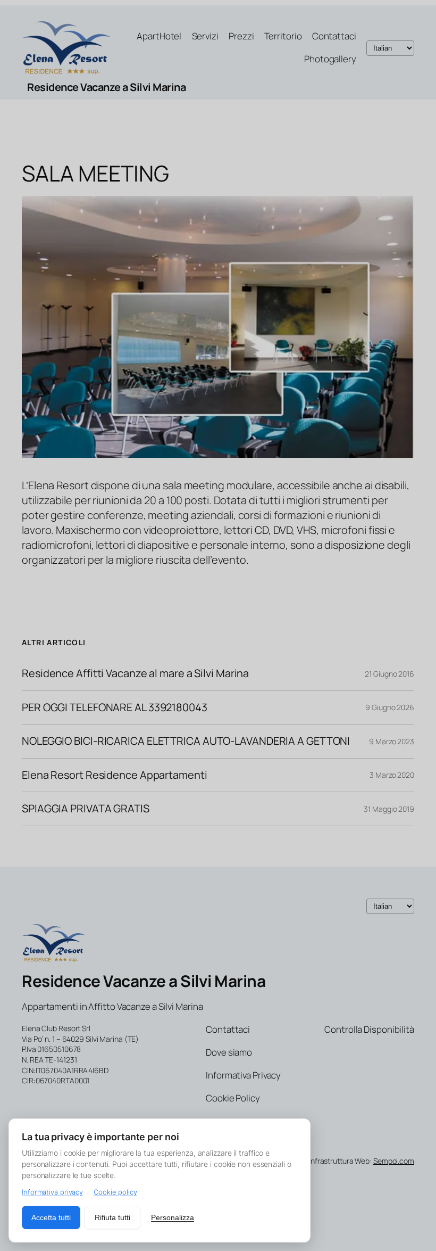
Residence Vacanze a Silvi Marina (106, 87)
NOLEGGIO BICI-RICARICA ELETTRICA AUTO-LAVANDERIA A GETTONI (186, 741)
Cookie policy (115, 1192)
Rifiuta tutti (112, 1217)
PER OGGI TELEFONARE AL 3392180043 (114, 707)
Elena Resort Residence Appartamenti (114, 775)
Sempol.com (393, 1161)
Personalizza (172, 1217)
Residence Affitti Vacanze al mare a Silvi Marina (135, 673)
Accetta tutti (51, 1217)
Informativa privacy (52, 1192)
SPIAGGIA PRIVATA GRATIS (85, 808)
